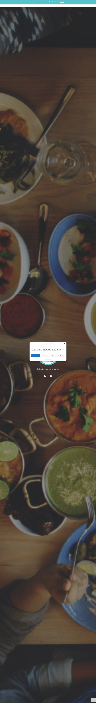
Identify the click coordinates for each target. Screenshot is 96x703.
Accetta (35, 356)
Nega (45, 356)
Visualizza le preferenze (58, 356)
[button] (64, 344)
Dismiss (62, 2)
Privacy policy (48, 359)
